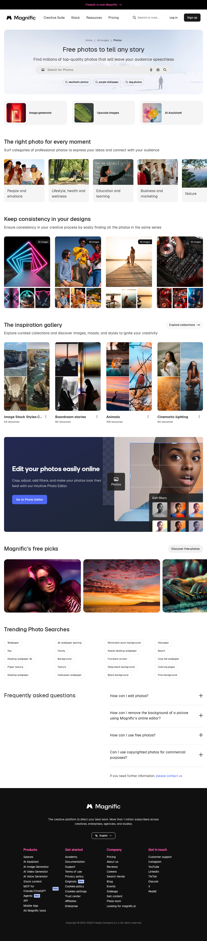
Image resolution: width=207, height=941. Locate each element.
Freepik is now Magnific (101, 4)
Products (30, 849)
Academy (71, 857)
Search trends (116, 876)
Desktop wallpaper (18, 675)
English (103, 835)
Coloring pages (166, 667)
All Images (103, 40)
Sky (9, 650)
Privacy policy (74, 876)
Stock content (32, 881)
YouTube (153, 867)
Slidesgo (112, 891)
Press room (114, 901)
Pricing (113, 18)
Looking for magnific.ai (121, 906)
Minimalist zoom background (124, 642)
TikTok (152, 876)
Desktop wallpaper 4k (19, 659)
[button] (103, 835)
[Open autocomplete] (41, 69)
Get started (74, 849)
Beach (161, 650)
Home (89, 40)
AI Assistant (31, 862)
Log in (173, 17)
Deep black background (121, 667)
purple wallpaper (109, 82)
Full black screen (117, 659)
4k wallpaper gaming (69, 642)
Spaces (28, 857)
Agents (31, 896)
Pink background (167, 675)
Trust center (73, 896)
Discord (153, 881)
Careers (112, 871)
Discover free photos (185, 549)
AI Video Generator (35, 871)
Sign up (192, 17)
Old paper (163, 642)
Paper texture (15, 667)
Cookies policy (74, 886)
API (25, 900)
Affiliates (70, 901)
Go (13, 604)
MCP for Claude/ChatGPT (40, 889)
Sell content (114, 896)
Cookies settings (76, 891)
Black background (118, 675)
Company (114, 849)
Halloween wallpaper (70, 675)
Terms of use (73, 871)
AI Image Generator (36, 867)
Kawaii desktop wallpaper (122, 650)
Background (64, 659)
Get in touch (157, 849)
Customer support (160, 857)
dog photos (135, 82)
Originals (74, 881)
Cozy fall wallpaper (168, 659)
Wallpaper (13, 642)
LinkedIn (153, 871)
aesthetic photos (79, 82)
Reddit (152, 891)
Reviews (112, 867)
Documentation (75, 862)
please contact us (169, 776)
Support (70, 867)
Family (61, 650)
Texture (62, 667)
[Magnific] (103, 807)
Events (111, 886)
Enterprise (71, 906)
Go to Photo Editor (29, 499)
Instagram (154, 862)
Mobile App (30, 906)
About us (112, 862)
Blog (110, 881)
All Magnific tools (34, 910)
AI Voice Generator (35, 876)
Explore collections (182, 325)
